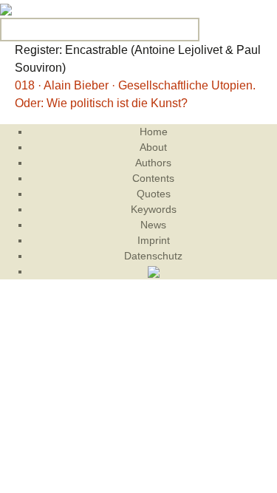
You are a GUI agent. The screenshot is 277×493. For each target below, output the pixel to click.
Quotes (154, 194)
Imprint (153, 240)
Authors (153, 163)
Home (154, 131)
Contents (153, 178)
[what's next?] (6, 8)
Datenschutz (153, 256)
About (153, 147)
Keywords (154, 209)
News (153, 225)
